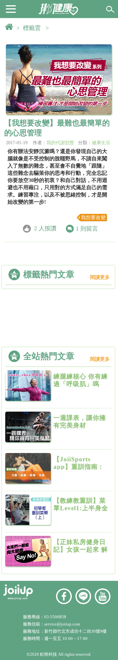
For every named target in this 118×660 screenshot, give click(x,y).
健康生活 (101, 142)
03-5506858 (55, 616)
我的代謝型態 (60, 142)
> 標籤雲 (30, 28)
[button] (10, 8)
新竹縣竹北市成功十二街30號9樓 (75, 631)
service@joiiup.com (62, 624)
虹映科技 (48, 654)
